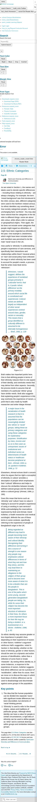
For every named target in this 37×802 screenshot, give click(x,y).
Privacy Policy (15, 790)
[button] (7, 128)
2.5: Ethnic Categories (19, 732)
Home (10, 166)
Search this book (5, 38)
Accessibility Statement (8, 792)
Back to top (4, 747)
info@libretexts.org (10, 794)
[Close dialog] (1, 149)
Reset (3, 59)
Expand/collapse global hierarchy (3, 166)
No (12, 765)
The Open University (9, 183)
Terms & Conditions (26, 790)
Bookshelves (23, 166)
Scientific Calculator (10, 113)
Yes (5, 765)
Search (4, 799)
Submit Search (6, 45)
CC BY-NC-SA (17, 737)
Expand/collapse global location (35, 165)
